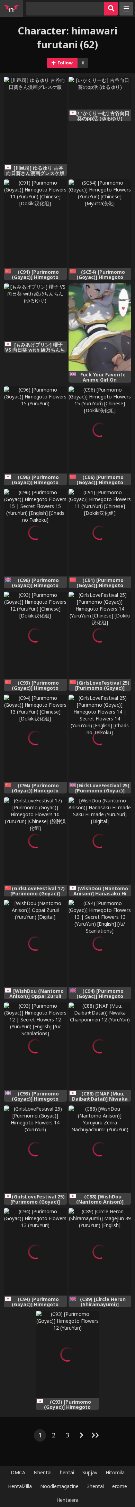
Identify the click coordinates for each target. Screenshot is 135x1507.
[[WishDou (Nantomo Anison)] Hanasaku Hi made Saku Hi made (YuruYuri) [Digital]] (100, 841)
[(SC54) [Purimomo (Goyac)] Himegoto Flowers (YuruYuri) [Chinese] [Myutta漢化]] (100, 223)
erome (119, 1486)
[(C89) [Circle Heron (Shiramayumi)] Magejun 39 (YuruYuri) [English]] (100, 1252)
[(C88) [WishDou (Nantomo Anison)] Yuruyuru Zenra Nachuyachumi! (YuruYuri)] (100, 1149)
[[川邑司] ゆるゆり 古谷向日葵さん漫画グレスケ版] (35, 120)
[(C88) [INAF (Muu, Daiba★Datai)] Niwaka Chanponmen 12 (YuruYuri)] (100, 1046)
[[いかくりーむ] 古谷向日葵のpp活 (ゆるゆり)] (100, 93)
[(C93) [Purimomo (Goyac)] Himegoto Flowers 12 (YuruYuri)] (67, 1354)
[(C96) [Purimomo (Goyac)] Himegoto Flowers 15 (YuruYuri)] (35, 430)
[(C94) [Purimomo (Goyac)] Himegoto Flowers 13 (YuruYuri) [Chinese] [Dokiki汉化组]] (35, 738)
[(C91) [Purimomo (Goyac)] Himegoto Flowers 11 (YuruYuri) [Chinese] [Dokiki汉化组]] (35, 223)
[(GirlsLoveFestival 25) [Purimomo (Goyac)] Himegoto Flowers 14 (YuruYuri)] (35, 1149)
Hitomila (115, 1472)
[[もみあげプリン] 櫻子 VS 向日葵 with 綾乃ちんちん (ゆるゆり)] (35, 312)
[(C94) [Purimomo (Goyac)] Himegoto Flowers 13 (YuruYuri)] (35, 1252)
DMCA (18, 1472)
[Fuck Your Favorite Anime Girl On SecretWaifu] (100, 327)
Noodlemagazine (59, 1486)
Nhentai (43, 1472)
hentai (67, 1472)
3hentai (95, 1486)
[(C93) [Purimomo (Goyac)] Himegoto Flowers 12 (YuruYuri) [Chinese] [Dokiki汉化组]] (35, 635)
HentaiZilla (20, 1486)
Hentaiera (67, 1500)
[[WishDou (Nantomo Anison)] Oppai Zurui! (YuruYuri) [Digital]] (35, 943)
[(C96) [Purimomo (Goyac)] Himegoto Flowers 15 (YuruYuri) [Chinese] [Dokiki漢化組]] (100, 430)
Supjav (89, 1472)
